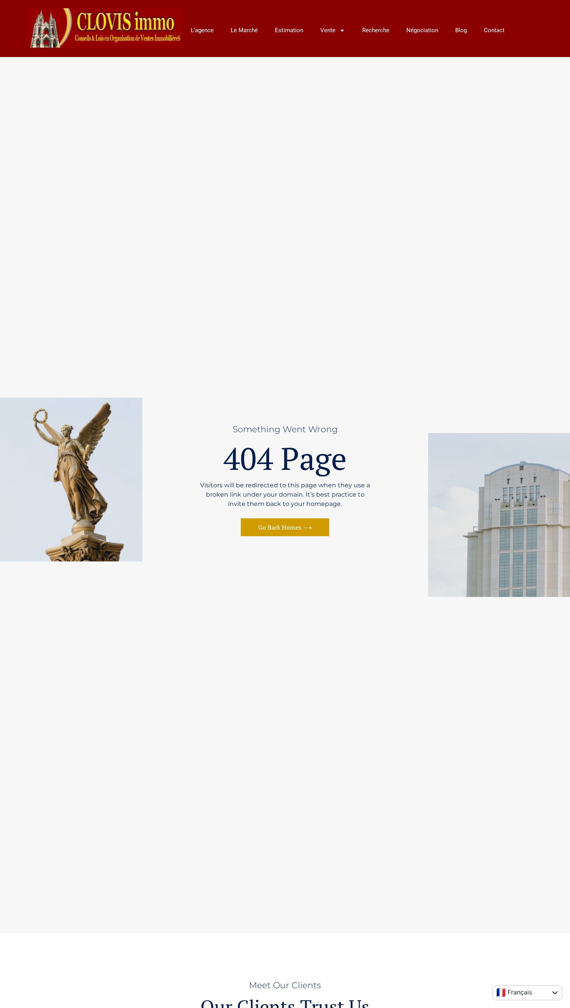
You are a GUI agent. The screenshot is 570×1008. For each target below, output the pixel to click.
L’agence (202, 30)
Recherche (375, 30)
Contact (494, 30)
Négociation (422, 30)
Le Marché (244, 30)
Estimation (289, 30)
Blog (461, 30)
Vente (327, 30)
